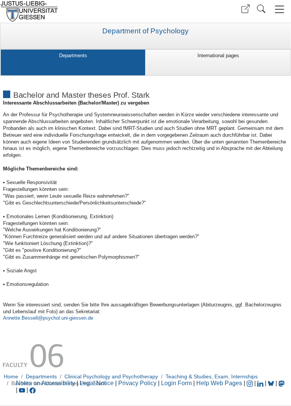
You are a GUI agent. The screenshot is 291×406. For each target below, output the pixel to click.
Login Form (176, 383)
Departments (73, 55)
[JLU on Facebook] (33, 390)
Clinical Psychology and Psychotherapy (111, 376)
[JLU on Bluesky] (271, 383)
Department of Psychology (145, 31)
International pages (218, 55)
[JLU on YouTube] (23, 390)
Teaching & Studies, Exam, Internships (212, 376)
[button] (245, 9)
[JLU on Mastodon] (281, 383)
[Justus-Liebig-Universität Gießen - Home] (72, 11)
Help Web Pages (219, 383)
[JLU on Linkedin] (261, 383)
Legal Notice (97, 383)
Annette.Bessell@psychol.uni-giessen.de (48, 318)
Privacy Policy (137, 383)
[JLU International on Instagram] (250, 383)
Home (11, 376)
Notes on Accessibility (46, 383)
